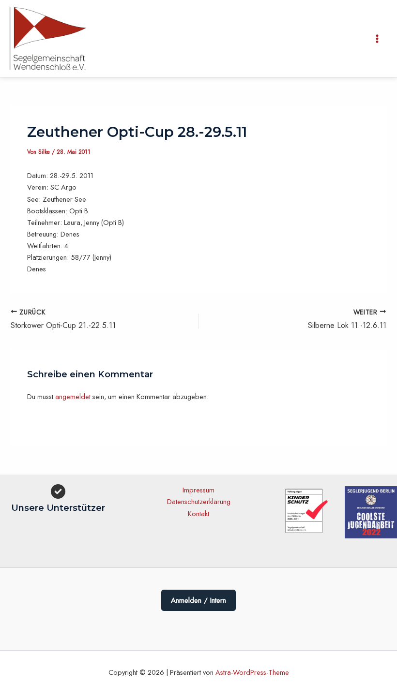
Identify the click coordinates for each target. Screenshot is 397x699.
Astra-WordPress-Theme (252, 672)
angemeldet (73, 396)
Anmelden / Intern (198, 600)
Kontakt (198, 513)
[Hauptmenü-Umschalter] (377, 39)
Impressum (198, 490)
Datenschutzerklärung (198, 501)
